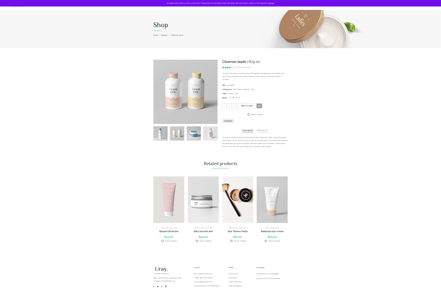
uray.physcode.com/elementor (206, 286)
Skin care (173, 228)
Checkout (233, 278)
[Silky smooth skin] (203, 199)
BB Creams (237, 89)
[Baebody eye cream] (272, 199)
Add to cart (247, 106)
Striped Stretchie (168, 231)
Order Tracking (235, 282)
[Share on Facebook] (230, 97)
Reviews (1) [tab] (262, 130)
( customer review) (243, 67)
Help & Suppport (235, 286)
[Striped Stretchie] (168, 199)
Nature (230, 94)
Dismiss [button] (271, 3)
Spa (252, 89)
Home (155, 35)
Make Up (164, 228)
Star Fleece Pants (238, 231)
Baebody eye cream (272, 231)
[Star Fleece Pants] (237, 199)
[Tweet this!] (233, 97)
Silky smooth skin (203, 231)
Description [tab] (247, 130)
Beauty (164, 35)
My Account (233, 274)
